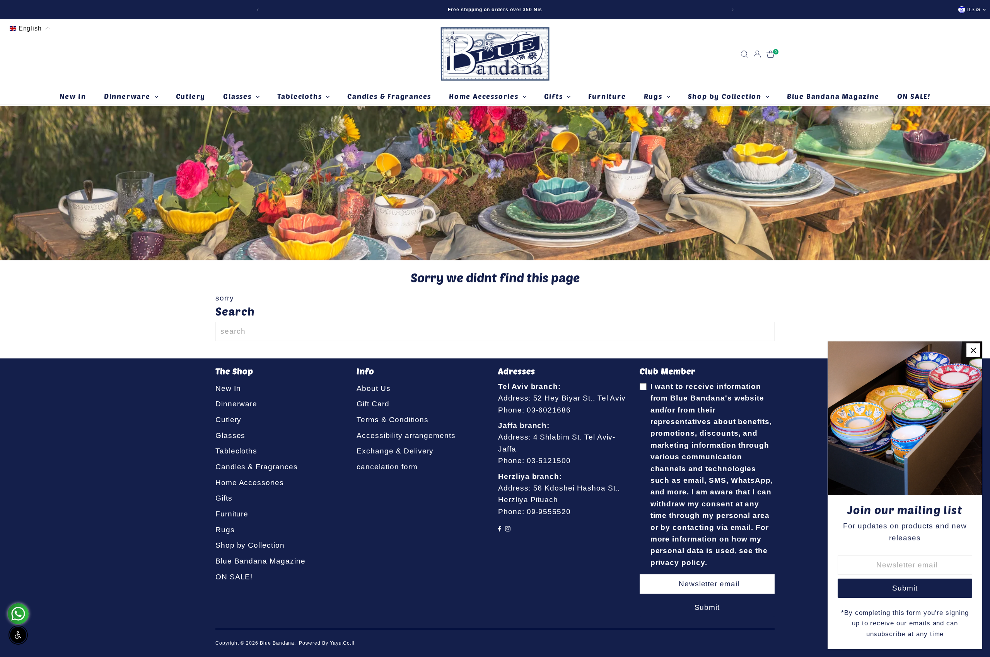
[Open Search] (744, 54)
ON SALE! (913, 96)
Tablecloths (300, 96)
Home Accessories (485, 96)
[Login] (757, 54)
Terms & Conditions (392, 420)
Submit (707, 607)
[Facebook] (499, 529)
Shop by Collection (726, 96)
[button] (30, 28)
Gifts (554, 96)
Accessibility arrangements (406, 435)
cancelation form (387, 467)
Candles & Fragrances (389, 96)
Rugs (654, 96)
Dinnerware (128, 96)
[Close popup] (973, 350)
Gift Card (373, 404)
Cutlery (191, 96)
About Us (374, 388)
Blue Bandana (277, 643)
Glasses (238, 96)
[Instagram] (507, 529)
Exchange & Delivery (395, 451)
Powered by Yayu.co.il (327, 643)
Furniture (607, 96)
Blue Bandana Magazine (833, 96)
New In (73, 96)
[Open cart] (770, 54)
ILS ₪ (973, 9)
